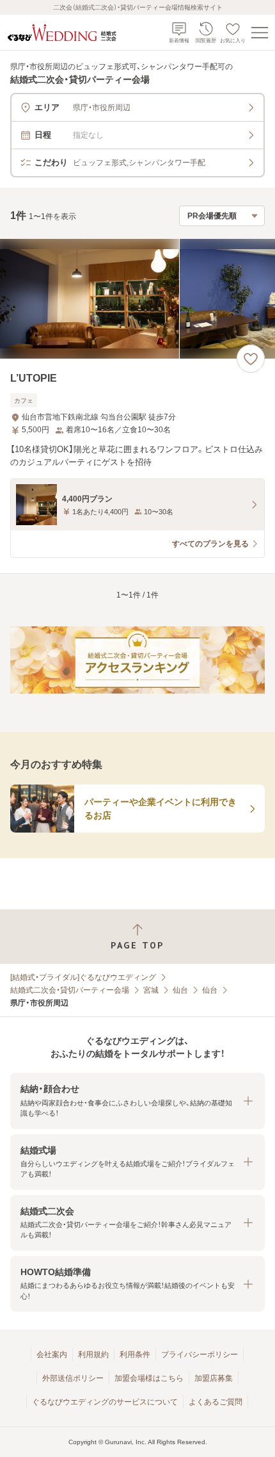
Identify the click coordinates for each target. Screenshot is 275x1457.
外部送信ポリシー (73, 1378)
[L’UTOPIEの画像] (137, 299)
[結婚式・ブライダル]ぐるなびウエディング (83, 977)
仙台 (180, 990)
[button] (137, 1100)
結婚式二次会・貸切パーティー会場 (69, 990)
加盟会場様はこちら (149, 1378)
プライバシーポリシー (199, 1354)
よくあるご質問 (215, 1401)
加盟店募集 (213, 1378)
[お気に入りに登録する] (251, 359)
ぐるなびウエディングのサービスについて (105, 1401)
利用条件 (135, 1354)
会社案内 (51, 1354)
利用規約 (93, 1354)
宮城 (151, 990)
